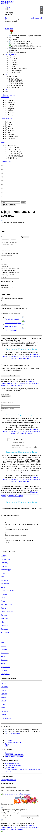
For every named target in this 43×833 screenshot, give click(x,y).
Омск (3, 597)
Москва (5, 3)
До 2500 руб (11, 146)
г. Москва (4, 266)
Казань (3, 577)
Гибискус (4, 670)
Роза (13, 56)
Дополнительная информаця (11, 272)
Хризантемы (5, 667)
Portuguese (4, 711)
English (3, 683)
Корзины (10, 107)
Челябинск (4, 625)
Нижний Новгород (7, 590)
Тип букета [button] (9, 29)
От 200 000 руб (12, 158)
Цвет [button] (7, 89)
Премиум (10, 115)
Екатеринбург (6, 570)
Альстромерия (16, 70)
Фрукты (10, 111)
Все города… (5, 632)
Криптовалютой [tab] (11, 330)
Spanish (3, 697)
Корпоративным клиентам (14, 755)
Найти (23, 202)
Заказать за (10, 376)
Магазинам (9, 753)
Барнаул (3, 556)
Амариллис (15, 73)
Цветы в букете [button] (10, 54)
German (3, 715)
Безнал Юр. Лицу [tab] (11, 326)
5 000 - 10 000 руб (13, 150)
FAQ (6, 746)
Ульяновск (4, 618)
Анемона (10, 134)
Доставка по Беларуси (13, 742)
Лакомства (11, 113)
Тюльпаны (4, 653)
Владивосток (5, 559)
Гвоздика (14, 64)
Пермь (3, 601)
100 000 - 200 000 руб (15, 156)
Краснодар (4, 580)
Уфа (2, 622)
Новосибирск (5, 594)
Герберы (4, 649)
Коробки (10, 104)
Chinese (3, 690)
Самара (3, 608)
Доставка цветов (7, 804)
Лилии (3, 646)
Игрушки (10, 109)
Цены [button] (7, 74)
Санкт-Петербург (7, 611)
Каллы (3, 656)
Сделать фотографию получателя (15, 308)
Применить (24, 237)
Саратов (4, 615)
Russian (3, 701)
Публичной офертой (25, 358)
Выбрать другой (36, 18)
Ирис (13, 66)
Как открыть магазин (12, 733)
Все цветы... (5, 674)
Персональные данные (13, 765)
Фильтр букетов (7, 2)
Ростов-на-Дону (6, 604)
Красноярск (5, 583)
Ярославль (4, 629)
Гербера (14, 62)
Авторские (11, 102)
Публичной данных (15, 385)
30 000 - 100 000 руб (14, 154)
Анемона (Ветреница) (19, 68)
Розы (2, 642)
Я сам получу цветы (10, 253)
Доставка (8, 740)
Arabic (3, 704)
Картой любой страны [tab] (13, 323)
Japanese (4, 694)
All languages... (6, 718)
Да (6, 18)
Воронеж (4, 566)
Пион (13, 60)
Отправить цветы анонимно (13, 298)
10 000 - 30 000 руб (14, 152)
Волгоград (4, 563)
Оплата (7, 744)
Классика (10, 100)
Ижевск (3, 573)
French (3, 708)
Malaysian (4, 687)
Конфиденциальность (12, 763)
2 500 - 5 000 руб (13, 148)
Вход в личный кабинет (14, 756)
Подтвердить (6, 396)
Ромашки (4, 660)
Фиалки (3, 663)
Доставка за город (9, 270)
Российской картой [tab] (12, 319)
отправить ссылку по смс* (29, 816)
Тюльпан (14, 58)
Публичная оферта (11, 767)
